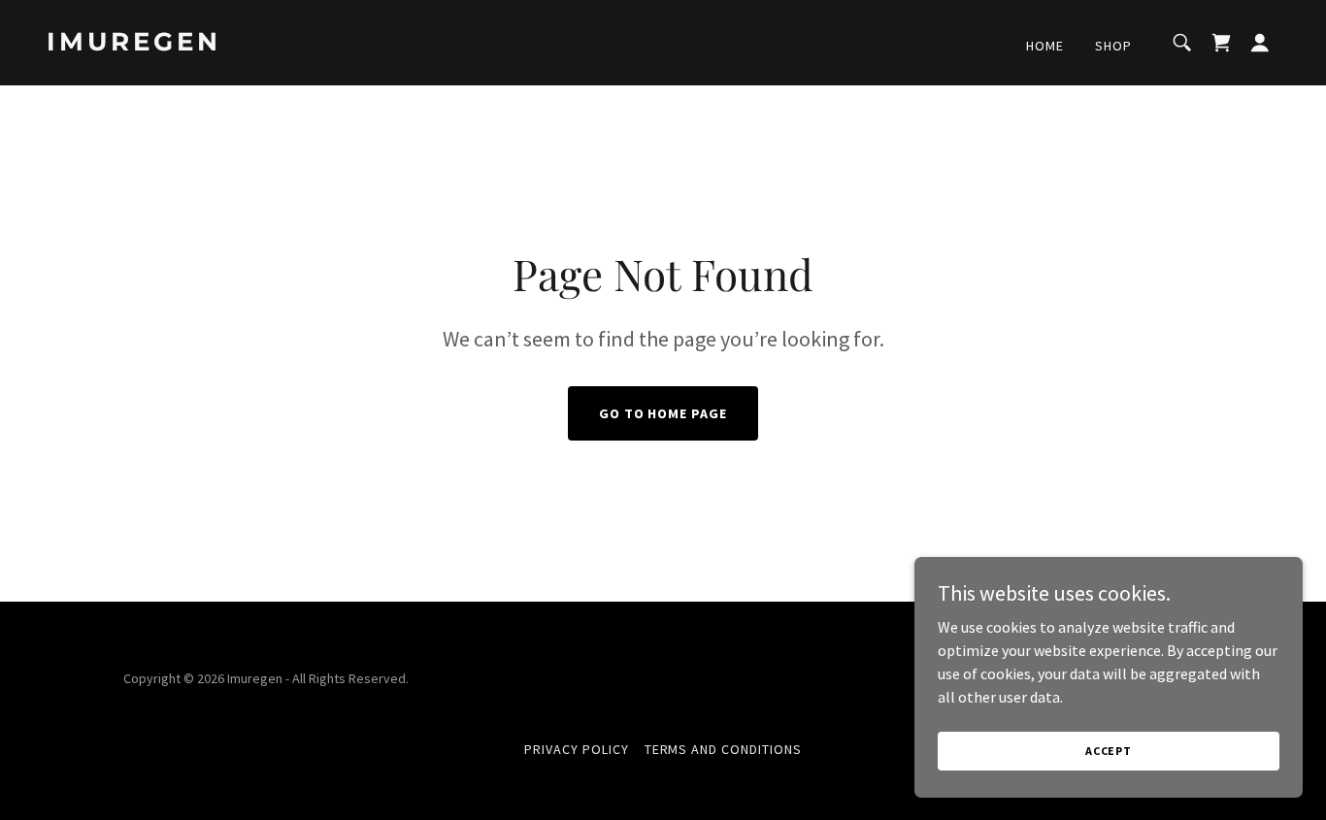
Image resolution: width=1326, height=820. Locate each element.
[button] (1260, 42)
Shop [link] (1113, 45)
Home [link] (1045, 45)
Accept (1108, 750)
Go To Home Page (663, 413)
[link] (219, 44)
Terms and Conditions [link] (724, 749)
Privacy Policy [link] (576, 749)
